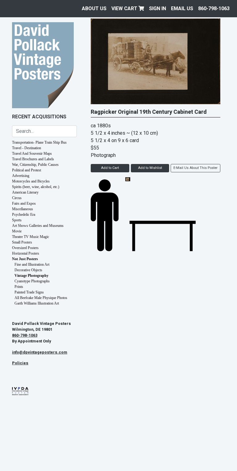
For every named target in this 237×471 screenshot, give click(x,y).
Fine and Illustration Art (32, 264)
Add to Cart (110, 167)
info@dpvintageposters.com (39, 352)
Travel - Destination (26, 148)
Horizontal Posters (25, 253)
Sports (17, 220)
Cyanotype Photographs (32, 281)
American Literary (25, 192)
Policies (20, 363)
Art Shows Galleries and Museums (38, 225)
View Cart (125, 8)
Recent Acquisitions (39, 117)
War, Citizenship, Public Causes (35, 164)
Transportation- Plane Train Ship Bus (39, 142)
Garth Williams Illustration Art (37, 303)
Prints (19, 287)
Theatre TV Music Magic (30, 237)
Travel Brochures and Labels (33, 159)
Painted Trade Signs (29, 292)
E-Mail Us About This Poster (195, 167)
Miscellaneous (22, 209)
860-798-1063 (214, 8)
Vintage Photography (31, 275)
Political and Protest (26, 170)
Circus (17, 198)
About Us (94, 8)
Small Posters (22, 242)
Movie (17, 231)
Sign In (157, 8)
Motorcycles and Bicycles (31, 181)
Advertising (20, 176)
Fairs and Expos (24, 203)
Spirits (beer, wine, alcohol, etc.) (35, 187)
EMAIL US (182, 8)
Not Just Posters (25, 259)
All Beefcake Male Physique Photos (41, 298)
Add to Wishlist (150, 167)
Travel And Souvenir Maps (32, 153)
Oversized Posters (25, 248)
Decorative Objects (28, 270)
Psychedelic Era (23, 214)
